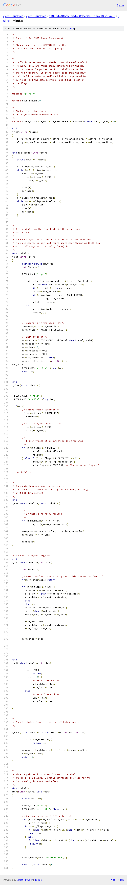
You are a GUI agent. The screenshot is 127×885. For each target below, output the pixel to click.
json (121, 879)
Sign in (120, 5)
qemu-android (13, 16)
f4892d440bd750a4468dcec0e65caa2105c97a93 (82, 16)
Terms (38, 879)
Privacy (29, 879)
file (71, 28)
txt (113, 879)
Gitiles (20, 879)
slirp (6, 21)
